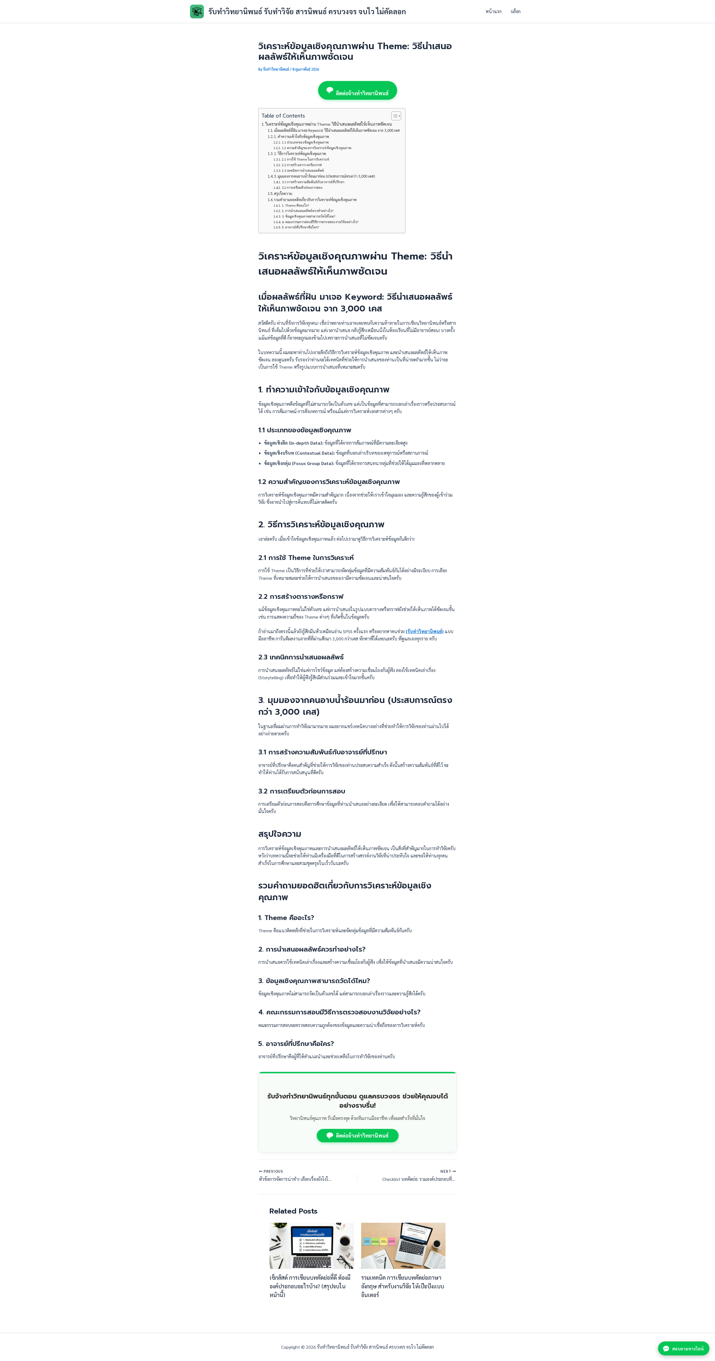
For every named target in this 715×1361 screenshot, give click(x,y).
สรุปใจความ (283, 193)
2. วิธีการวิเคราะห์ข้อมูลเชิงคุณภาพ (300, 153)
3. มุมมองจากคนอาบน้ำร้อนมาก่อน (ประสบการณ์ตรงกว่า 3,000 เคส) (324, 176)
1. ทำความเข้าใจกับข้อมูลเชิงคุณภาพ (301, 136)
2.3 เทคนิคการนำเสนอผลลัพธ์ (303, 170)
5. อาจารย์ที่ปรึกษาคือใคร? (300, 227)
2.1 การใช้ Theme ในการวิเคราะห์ (305, 159)
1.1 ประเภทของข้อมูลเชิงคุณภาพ (305, 142)
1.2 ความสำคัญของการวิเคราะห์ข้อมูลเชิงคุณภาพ (316, 148)
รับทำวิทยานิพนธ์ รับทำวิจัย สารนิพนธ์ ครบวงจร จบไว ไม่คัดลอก (307, 11)
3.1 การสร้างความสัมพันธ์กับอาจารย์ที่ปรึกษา (313, 182)
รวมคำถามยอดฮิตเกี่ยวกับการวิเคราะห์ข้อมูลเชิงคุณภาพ (315, 199)
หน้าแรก (494, 11)
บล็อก (516, 11)
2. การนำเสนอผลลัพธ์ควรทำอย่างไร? (307, 211)
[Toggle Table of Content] (393, 116)
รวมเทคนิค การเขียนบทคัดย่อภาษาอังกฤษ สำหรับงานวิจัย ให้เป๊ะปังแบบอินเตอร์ (402, 1286)
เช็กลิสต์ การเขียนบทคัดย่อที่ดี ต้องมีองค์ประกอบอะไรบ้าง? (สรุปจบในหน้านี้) (310, 1286)
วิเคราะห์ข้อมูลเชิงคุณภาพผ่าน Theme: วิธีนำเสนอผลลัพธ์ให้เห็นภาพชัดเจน (328, 124)
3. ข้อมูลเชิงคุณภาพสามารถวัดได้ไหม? (308, 216)
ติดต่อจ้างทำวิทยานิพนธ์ (362, 93)
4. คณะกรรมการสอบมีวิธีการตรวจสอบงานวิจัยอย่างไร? (320, 222)
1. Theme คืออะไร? (295, 205)
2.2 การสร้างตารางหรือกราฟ (301, 165)
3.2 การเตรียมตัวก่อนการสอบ (302, 187)
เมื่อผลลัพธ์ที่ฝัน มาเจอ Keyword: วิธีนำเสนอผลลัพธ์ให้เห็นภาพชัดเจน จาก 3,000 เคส (337, 130)
